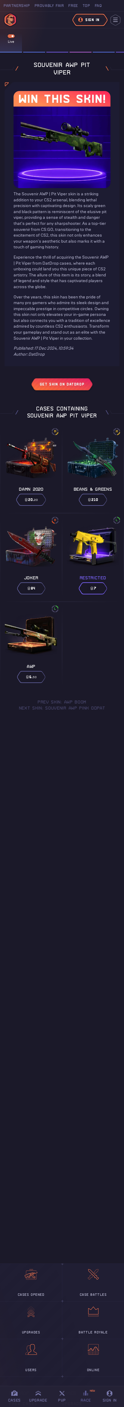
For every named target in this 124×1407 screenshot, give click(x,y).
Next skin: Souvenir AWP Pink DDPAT (62, 708)
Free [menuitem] (73, 5)
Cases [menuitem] (14, 1400)
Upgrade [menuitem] (38, 1400)
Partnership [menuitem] (17, 5)
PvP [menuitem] (64, 1395)
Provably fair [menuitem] (49, 5)
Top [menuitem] (86, 5)
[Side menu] (115, 20)
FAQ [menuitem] (98, 5)
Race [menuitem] (88, 1395)
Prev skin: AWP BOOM (62, 702)
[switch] (11, 36)
